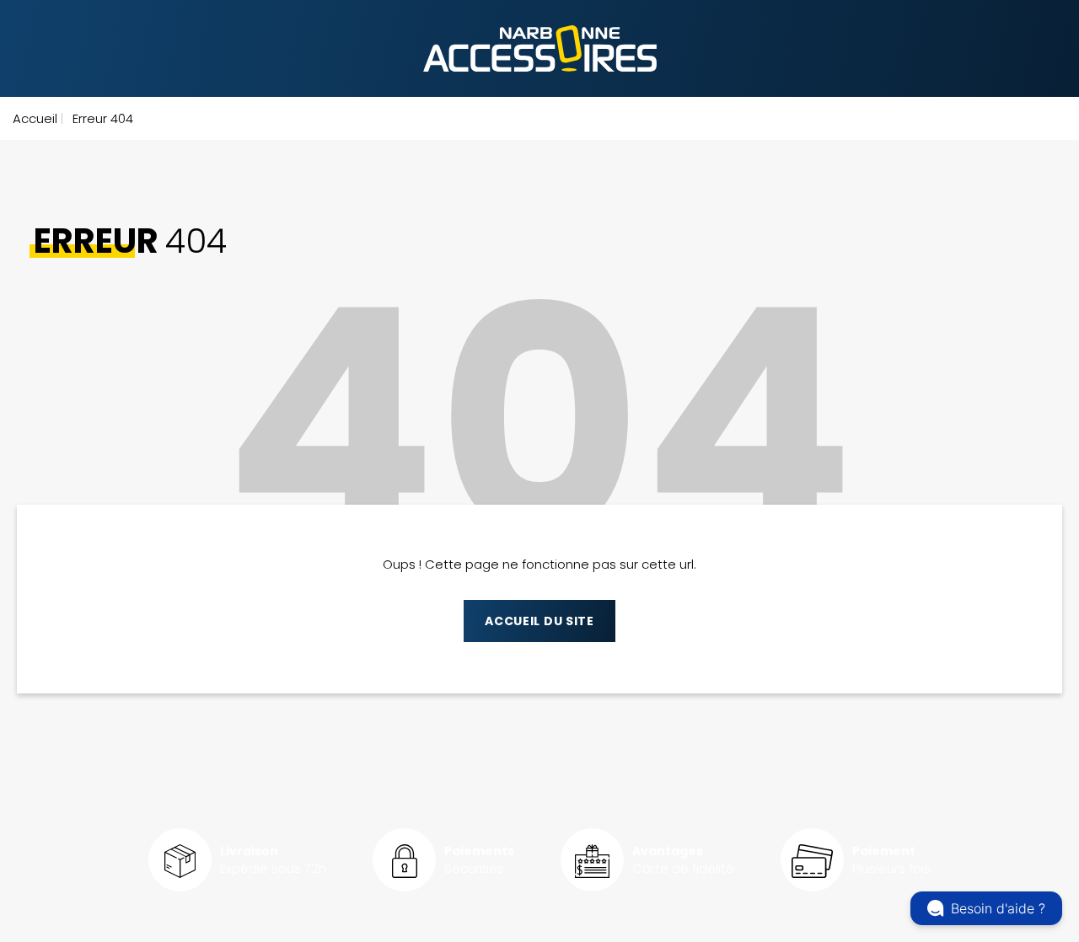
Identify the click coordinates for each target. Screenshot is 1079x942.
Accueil (35, 118)
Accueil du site (539, 621)
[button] (986, 908)
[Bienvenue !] (540, 48)
